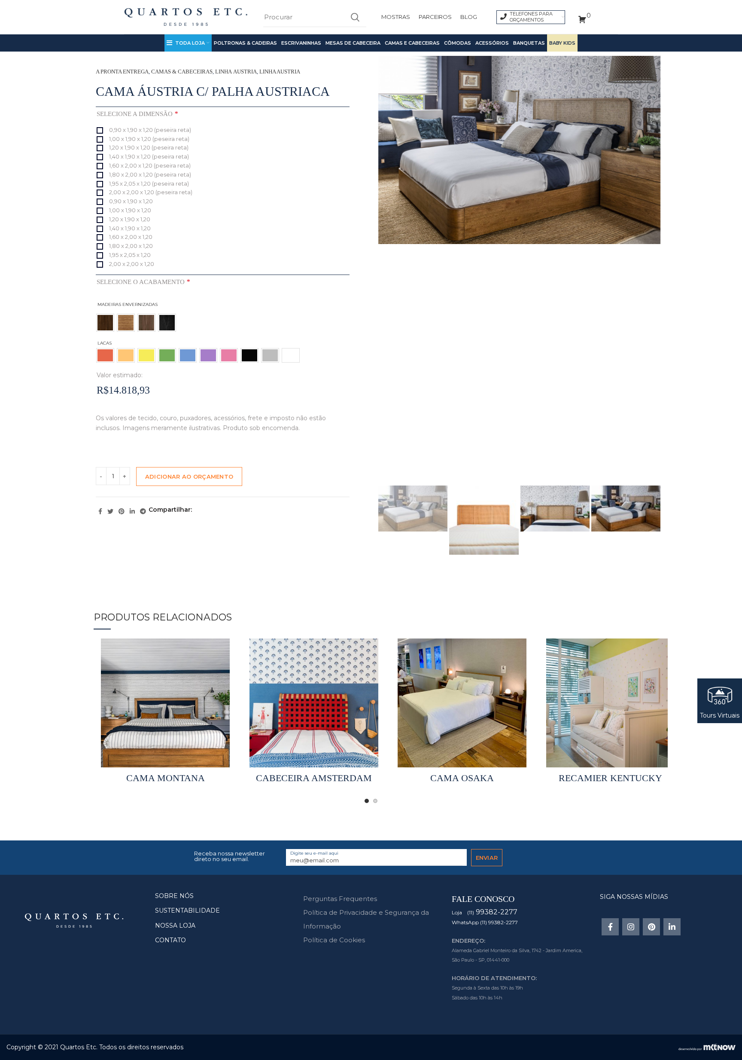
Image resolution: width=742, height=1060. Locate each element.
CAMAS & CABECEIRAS (182, 71)
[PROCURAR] (354, 17)
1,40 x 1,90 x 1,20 (129, 228)
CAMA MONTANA (165, 778)
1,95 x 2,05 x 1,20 (129, 254)
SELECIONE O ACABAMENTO (143, 281)
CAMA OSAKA (462, 778)
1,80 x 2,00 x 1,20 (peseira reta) (149, 174)
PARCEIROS (435, 16)
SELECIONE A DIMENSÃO (137, 113)
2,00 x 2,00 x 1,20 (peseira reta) (150, 192)
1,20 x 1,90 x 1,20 (129, 219)
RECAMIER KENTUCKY (610, 778)
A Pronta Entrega (122, 71)
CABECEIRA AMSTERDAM (314, 778)
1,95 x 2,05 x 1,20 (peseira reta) (148, 183)
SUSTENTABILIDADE (187, 910)
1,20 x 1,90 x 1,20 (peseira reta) (148, 147)
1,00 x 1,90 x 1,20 (129, 210)
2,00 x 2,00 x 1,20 (131, 263)
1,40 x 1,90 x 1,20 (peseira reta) (148, 156)
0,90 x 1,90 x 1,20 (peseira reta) (149, 129)
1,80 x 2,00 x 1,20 (130, 245)
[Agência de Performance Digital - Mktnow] (707, 1047)
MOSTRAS (395, 16)
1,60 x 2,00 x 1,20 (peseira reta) (149, 165)
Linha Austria (236, 71)
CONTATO (170, 940)
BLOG (468, 16)
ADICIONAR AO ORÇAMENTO (189, 476)
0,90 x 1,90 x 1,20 (130, 201)
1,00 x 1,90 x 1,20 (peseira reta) (148, 138)
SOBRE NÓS (174, 896)
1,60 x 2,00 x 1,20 (130, 236)
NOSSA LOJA (175, 925)
